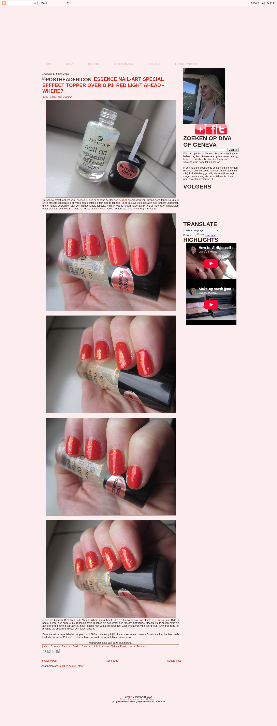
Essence (56, 646)
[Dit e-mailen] (44, 651)
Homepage (112, 660)
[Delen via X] (53, 651)
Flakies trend (128, 646)
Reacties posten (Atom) (71, 666)
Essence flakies (71, 646)
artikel (123, 200)
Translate (210, 235)
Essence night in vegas (95, 646)
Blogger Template (128, 699)
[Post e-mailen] (76, 97)
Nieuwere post (49, 660)
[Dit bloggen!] (49, 651)
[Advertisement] (112, 676)
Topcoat (141, 646)
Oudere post (174, 660)
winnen (159, 620)
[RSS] (106, 699)
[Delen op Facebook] (58, 651)
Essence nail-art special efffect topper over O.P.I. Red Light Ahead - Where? (103, 85)
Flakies (115, 646)
